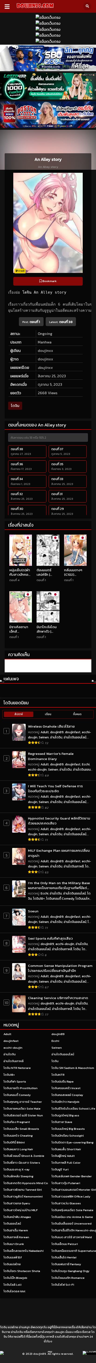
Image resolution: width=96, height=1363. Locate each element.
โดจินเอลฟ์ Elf (12, 1257)
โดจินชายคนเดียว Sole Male (22, 1108)
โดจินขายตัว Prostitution (20, 1088)
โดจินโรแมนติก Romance (68, 1278)
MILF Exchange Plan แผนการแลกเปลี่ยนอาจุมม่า (59, 853)
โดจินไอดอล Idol (14, 1291)
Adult (45, 732)
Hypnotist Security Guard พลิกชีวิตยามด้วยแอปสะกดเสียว (59, 821)
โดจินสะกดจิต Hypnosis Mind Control (29, 1183)
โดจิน (26, 292)
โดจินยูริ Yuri (60, 1169)
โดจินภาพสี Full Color (66, 1162)
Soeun (33, 911)
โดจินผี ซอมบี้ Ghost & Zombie (23, 1156)
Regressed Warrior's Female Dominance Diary (51, 756)
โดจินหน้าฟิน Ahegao (17, 1217)
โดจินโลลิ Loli (12, 1284)
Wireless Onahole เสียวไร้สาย (51, 726)
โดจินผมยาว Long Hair (18, 1149)
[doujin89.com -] (35, 9)
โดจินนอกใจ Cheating (18, 1135)
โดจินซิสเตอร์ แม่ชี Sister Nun (23, 1115)
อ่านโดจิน (56, 737)
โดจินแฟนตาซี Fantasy (66, 1264)
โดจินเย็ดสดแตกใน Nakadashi (23, 1251)
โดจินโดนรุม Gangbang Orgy (70, 1271)
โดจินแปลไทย (12, 1264)
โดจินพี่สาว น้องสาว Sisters (21, 1162)
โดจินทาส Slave (61, 1122)
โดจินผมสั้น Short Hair (66, 1149)
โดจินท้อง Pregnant (16, 1122)
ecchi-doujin (37, 769)
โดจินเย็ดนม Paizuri (64, 1244)
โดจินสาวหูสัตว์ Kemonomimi (23, 1196)
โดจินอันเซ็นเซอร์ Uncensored (71, 1223)
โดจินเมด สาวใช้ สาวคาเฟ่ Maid (71, 1237)
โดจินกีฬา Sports (14, 1081)
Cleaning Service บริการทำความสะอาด (58, 997)
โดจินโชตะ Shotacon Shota (21, 1271)
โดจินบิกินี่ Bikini (14, 1142)
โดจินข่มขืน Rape (62, 1081)
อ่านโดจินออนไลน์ (75, 737)
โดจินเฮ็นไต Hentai (63, 1257)
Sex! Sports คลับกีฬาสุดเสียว (50, 938)
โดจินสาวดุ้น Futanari (65, 1183)
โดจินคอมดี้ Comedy (60, 898)
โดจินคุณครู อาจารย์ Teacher (22, 1101)
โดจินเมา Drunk (13, 1244)
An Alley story (50, 292)
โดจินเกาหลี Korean (16, 1237)
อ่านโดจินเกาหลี (74, 866)
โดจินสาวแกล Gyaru (16, 1203)
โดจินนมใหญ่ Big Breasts (68, 1129)
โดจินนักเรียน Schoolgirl (67, 1135)
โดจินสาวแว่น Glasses (66, 1203)
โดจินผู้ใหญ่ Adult (63, 1156)
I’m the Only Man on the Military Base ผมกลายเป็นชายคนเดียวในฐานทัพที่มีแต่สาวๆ (59, 885)
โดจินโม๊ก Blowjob (15, 1278)
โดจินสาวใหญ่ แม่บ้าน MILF (20, 1210)
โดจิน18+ (39, 898)
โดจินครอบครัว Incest (65, 1088)
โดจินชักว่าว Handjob (65, 1101)
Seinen (44, 737)
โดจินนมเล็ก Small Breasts (21, 1129)
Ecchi (85, 764)
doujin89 (57, 732)
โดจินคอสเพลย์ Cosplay (67, 1095)
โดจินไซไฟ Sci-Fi (62, 1284)
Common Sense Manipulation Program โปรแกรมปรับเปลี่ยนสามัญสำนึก (60, 968)
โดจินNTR (58, 1074)
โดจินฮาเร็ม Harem (15, 1230)
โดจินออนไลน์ (12, 1223)
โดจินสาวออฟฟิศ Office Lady (70, 1196)
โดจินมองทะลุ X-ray (16, 1169)
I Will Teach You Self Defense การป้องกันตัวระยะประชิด (55, 789)
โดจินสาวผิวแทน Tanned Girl (22, 1189)
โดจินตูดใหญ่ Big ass (65, 1115)
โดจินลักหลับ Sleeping (18, 1176)
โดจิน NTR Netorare (17, 1068)
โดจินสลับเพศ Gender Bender (71, 1176)
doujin (60, 1332)
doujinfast (72, 732)
